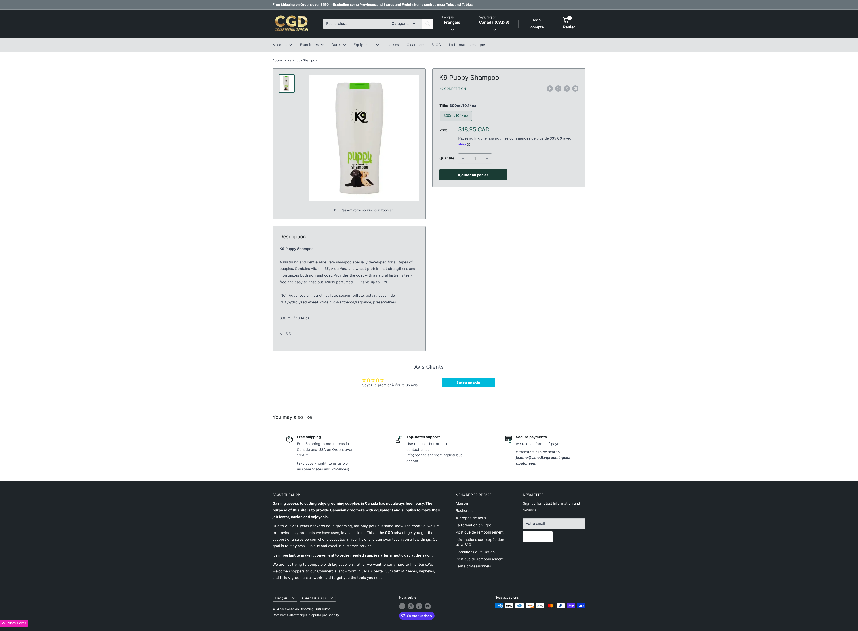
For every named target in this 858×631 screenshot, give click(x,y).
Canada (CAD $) (314, 598)
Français (281, 598)
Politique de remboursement (480, 532)
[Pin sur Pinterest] (558, 88)
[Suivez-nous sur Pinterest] (419, 606)
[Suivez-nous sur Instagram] (411, 606)
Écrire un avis (468, 382)
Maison (462, 503)
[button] (14, 623)
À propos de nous (471, 518)
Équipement (364, 44)
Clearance (415, 44)
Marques (280, 44)
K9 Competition (452, 89)
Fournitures (309, 44)
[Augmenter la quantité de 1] (487, 158)
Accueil (278, 60)
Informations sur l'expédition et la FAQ (480, 542)
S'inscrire (538, 537)
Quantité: (447, 158)
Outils (336, 44)
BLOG (436, 44)
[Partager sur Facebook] (550, 88)
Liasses (393, 44)
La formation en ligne (467, 44)
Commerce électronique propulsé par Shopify (306, 615)
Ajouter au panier (473, 175)
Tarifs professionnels (473, 566)
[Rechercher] (427, 24)
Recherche (464, 510)
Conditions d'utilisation (475, 552)
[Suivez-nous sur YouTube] (428, 606)
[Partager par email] (575, 88)
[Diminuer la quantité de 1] (463, 158)
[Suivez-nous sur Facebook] (402, 606)
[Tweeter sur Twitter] (567, 88)
